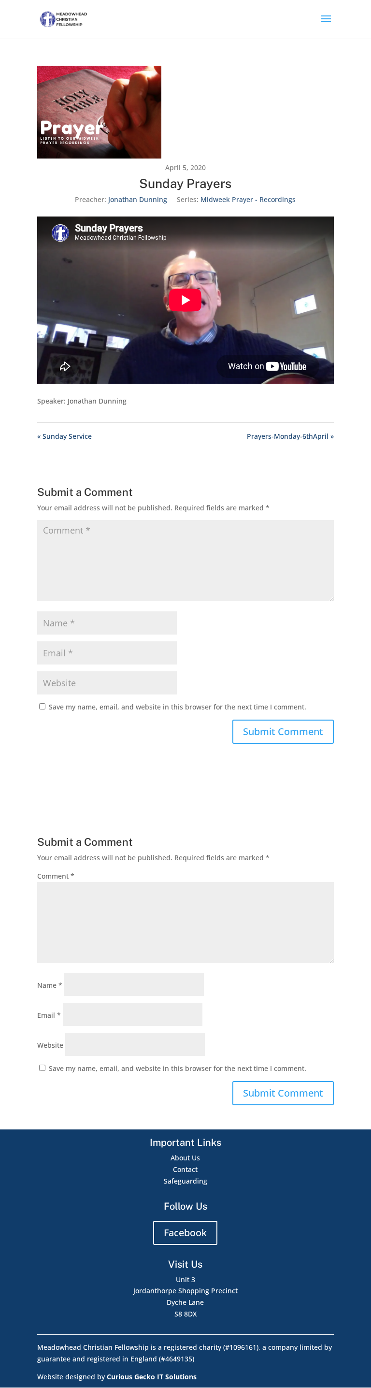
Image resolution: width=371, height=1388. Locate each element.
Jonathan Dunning (137, 199)
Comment (55, 876)
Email (49, 1015)
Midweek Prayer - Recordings (248, 199)
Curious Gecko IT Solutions (152, 1376)
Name (49, 985)
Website (50, 1045)
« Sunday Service (64, 436)
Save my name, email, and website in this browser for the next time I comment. (177, 706)
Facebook (185, 1232)
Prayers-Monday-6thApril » (290, 436)
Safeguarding (185, 1181)
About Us (185, 1157)
